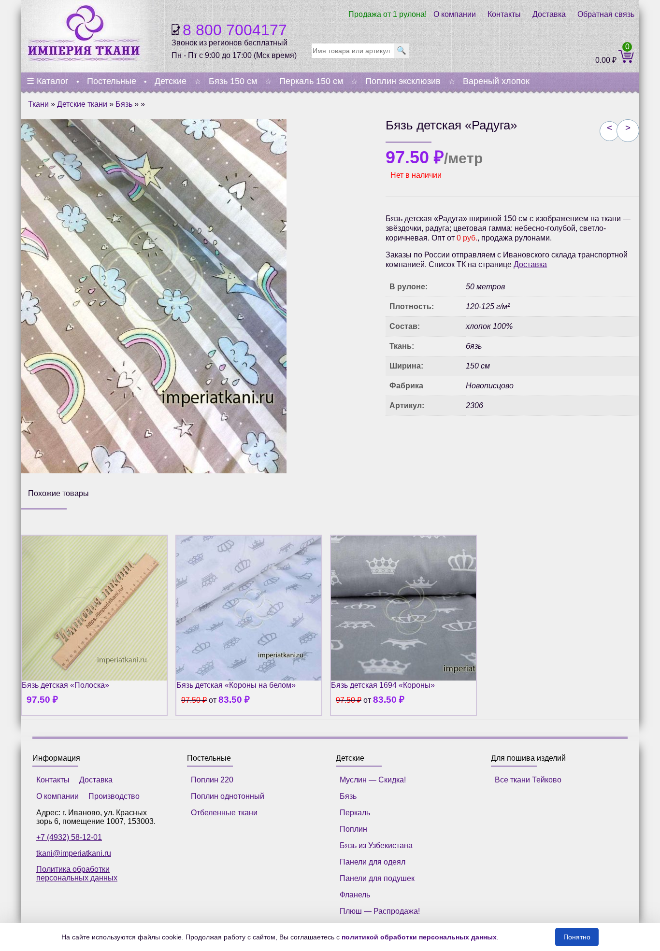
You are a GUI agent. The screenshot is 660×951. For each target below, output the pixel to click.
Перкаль (355, 813)
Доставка (549, 14)
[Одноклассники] (423, 439)
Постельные (111, 81)
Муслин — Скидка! (373, 780)
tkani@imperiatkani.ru (73, 853)
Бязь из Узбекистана (376, 845)
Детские (171, 81)
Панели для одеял (372, 862)
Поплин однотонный (227, 796)
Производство (114, 796)
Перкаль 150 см (311, 81)
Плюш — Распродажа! (380, 911)
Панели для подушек (377, 878)
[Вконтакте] (401, 439)
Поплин (353, 829)
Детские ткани (82, 104)
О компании (454, 14)
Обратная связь (605, 14)
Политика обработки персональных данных (76, 873)
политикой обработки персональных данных (419, 937)
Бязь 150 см (233, 81)
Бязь (123, 104)
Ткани (38, 104)
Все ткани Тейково (528, 780)
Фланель (355, 895)
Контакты (504, 14)
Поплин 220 (212, 780)
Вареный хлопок (496, 81)
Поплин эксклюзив (403, 81)
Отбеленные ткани (224, 813)
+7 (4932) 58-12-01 (69, 837)
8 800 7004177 (235, 30)
